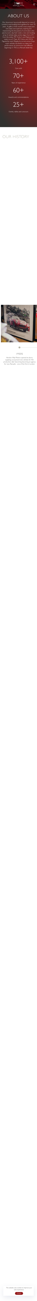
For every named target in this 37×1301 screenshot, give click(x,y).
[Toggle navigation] (29, 4)
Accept (19, 1293)
